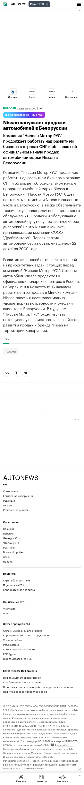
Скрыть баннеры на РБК (17, 580)
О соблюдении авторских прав (22, 682)
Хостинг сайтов (12, 640)
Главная (21, 781)
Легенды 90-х (11, 538)
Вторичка (62, 781)
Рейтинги (9, 547)
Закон (7, 556)
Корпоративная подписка (19, 589)
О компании (10, 491)
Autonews (19, 4)
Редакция (9, 500)
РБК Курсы (9, 654)
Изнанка (8, 533)
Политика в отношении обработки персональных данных (38, 687)
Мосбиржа (37, 752)
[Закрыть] (79, 769)
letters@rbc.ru (65, 745)
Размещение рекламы (16, 510)
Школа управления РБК (17, 658)
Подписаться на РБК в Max (25, 115)
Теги (6, 339)
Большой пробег (13, 552)
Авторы (7, 505)
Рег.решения (11, 644)
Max (5, 613)
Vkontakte (9, 608)
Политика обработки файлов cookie (25, 691)
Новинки (8, 528)
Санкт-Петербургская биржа (60, 752)
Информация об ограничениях (22, 677)
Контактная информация (18, 495)
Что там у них (11, 542)
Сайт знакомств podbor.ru (19, 649)
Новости (9, 108)
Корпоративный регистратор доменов (26, 635)
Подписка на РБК (13, 585)
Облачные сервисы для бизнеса (22, 630)
